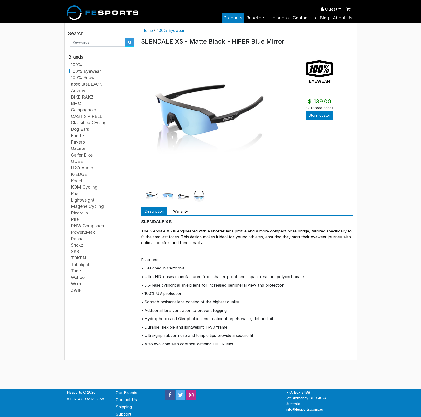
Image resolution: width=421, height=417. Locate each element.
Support (123, 414)
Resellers (256, 17)
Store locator (319, 115)
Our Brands (126, 392)
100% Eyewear (171, 30)
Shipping (124, 406)
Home (147, 30)
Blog (324, 17)
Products (232, 17)
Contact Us (304, 17)
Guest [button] (330, 9)
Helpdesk (279, 17)
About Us (342, 17)
